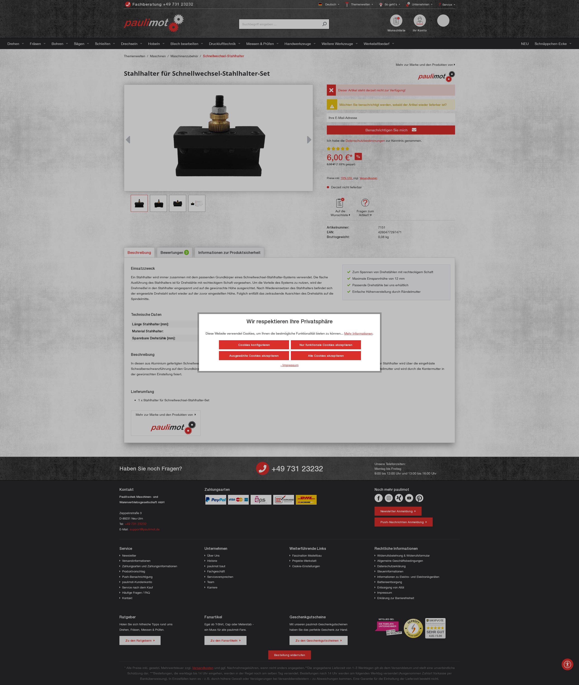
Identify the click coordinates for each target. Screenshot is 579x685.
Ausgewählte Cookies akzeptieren (254, 355)
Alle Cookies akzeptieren (326, 355)
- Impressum (289, 365)
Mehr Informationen (358, 333)
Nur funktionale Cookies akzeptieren (325, 345)
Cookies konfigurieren (254, 345)
